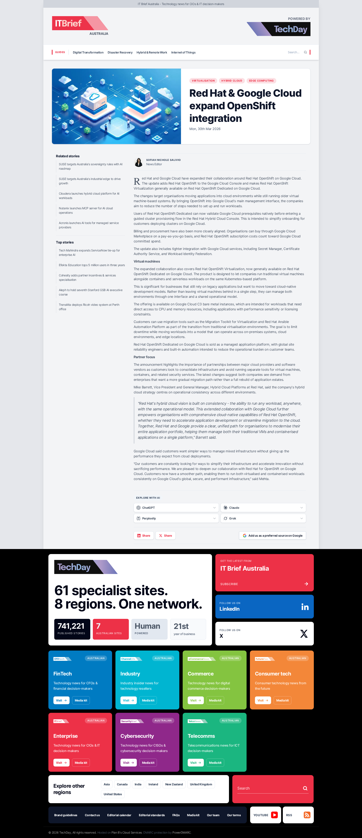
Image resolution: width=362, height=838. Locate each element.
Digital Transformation (88, 52)
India (138, 784)
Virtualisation (203, 80)
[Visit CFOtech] (67, 659)
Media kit (81, 700)
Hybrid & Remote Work (152, 52)
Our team (213, 815)
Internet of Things (183, 52)
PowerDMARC (181, 832)
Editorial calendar (119, 815)
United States (113, 794)
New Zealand (174, 784)
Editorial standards (152, 815)
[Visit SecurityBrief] (134, 721)
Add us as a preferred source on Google (275, 535)
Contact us (92, 815)
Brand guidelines (65, 815)
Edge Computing (261, 80)
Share (146, 535)
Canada (122, 784)
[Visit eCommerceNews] (202, 659)
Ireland (153, 784)
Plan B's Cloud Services (126, 832)
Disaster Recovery (120, 52)
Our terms (234, 815)
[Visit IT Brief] (67, 721)
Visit (59, 700)
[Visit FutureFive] (269, 659)
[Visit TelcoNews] (202, 721)
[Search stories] (305, 788)
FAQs (176, 815)
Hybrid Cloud (231, 80)
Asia (107, 784)
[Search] (305, 52)
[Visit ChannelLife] (134, 659)
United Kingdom (201, 784)
